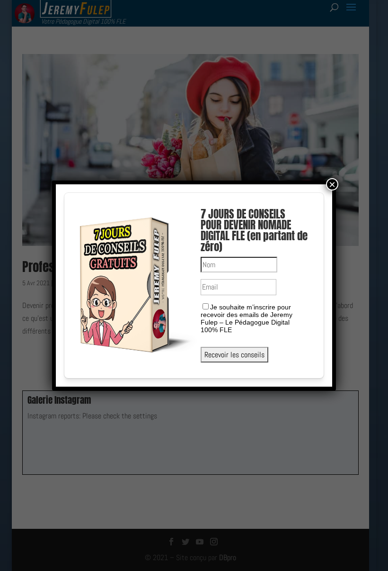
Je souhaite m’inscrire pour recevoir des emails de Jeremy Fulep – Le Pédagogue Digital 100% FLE (246, 318)
